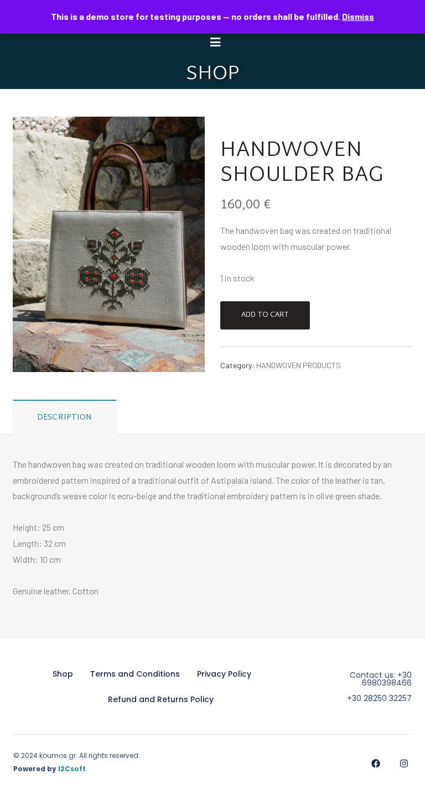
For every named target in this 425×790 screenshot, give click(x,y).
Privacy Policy (224, 673)
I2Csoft (72, 768)
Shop (63, 673)
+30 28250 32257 (379, 698)
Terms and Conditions (135, 673)
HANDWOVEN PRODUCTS (298, 365)
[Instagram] (404, 763)
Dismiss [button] (358, 16)
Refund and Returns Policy (161, 699)
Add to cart (265, 315)
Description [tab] (64, 418)
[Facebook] (375, 763)
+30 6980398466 (387, 678)
